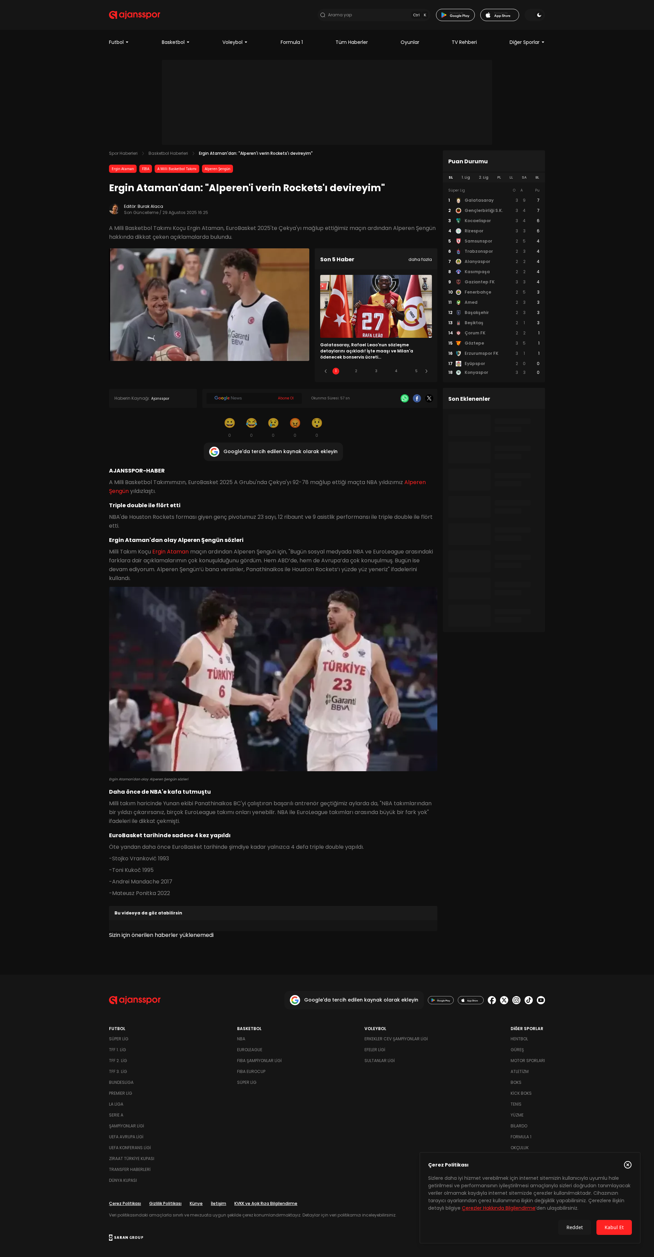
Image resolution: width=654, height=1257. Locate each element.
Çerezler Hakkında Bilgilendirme (498, 1208)
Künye (196, 1203)
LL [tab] (511, 177)
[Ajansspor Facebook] (492, 1000)
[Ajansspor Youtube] (541, 1000)
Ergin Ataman (123, 168)
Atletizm (520, 1071)
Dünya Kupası (123, 1180)
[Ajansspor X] (504, 1000)
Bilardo (519, 1126)
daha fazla (420, 259)
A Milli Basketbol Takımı (177, 168)
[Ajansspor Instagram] (516, 1000)
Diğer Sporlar (525, 42)
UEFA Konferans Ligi (130, 1148)
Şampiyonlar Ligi (126, 1126)
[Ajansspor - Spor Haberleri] (134, 15)
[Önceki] (325, 371)
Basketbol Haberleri (168, 153)
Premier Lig (120, 1093)
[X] (429, 398)
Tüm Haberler (352, 42)
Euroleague (249, 1050)
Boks (516, 1082)
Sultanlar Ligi (379, 1060)
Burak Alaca (150, 206)
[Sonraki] (426, 371)
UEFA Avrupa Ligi (126, 1137)
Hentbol (519, 1039)
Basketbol (173, 42)
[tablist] (494, 177)
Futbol (116, 42)
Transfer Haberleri (130, 1169)
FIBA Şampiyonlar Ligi (259, 1060)
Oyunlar (410, 42)
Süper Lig (118, 1039)
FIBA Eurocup (251, 1071)
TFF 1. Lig (117, 1050)
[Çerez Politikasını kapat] (628, 1165)
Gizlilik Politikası (165, 1203)
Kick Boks (521, 1093)
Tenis (516, 1104)
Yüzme (517, 1115)
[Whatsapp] (405, 398)
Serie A (116, 1115)
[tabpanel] (494, 281)
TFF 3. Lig (118, 1071)
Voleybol (232, 42)
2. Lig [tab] (483, 177)
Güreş (517, 1050)
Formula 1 (292, 42)
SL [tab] (451, 177)
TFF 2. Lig (118, 1060)
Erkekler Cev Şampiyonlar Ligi (396, 1039)
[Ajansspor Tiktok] (529, 1000)
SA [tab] (524, 177)
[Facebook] (417, 398)
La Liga (116, 1104)
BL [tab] (537, 177)
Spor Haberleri (123, 153)
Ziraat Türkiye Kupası (131, 1158)
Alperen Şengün (217, 168)
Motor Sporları (528, 1060)
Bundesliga (121, 1082)
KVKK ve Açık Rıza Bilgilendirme (265, 1203)
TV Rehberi (464, 42)
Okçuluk (520, 1148)
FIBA (145, 168)
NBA (241, 1039)
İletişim (218, 1203)
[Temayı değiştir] (535, 15)
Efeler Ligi (374, 1050)
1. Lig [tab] (466, 177)
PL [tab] (499, 177)
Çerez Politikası (125, 1203)
